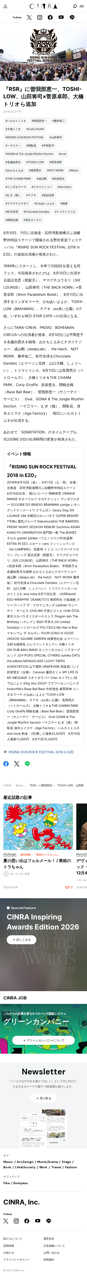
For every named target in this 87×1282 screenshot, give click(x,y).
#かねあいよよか (44, 203)
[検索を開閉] (75, 6)
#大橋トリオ (13, 129)
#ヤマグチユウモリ (17, 203)
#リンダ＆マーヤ (16, 187)
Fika (6, 1183)
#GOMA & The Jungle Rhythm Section (29, 153)
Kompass (20, 1183)
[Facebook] (50, 18)
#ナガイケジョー (42, 187)
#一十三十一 (13, 145)
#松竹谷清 (12, 211)
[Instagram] (39, 18)
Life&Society (25, 1167)
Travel (56, 1167)
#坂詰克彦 (48, 195)
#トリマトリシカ (65, 211)
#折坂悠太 (58, 178)
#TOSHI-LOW (35, 162)
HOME (7, 785)
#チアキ (31, 195)
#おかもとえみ (14, 170)
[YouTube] (61, 17)
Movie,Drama (47, 1161)
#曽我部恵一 (39, 120)
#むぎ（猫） (13, 195)
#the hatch (64, 187)
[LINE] (72, 18)
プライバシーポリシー (16, 1259)
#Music (74, 170)
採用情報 (8, 1245)
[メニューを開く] (81, 6)
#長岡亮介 (35, 170)
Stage (66, 1161)
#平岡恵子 (48, 145)
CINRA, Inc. (21, 1202)
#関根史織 (12, 220)
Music (19, 785)
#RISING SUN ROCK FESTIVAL (25, 137)
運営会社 (49, 1238)
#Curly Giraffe (35, 129)
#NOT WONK (55, 170)
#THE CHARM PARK (18, 178)
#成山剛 (41, 178)
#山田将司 (56, 137)
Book (7, 1167)
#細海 (64, 203)
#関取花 (31, 145)
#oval (62, 153)
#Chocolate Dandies (36, 211)
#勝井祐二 (58, 120)
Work (43, 1167)
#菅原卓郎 (55, 162)
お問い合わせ (52, 1252)
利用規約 (49, 1259)
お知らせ (8, 1252)
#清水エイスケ (32, 220)
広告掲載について (54, 1245)
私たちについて (12, 1238)
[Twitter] (29, 18)
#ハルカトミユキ (16, 120)
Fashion (71, 1167)
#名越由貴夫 (13, 162)
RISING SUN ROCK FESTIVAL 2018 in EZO (41, 752)
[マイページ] (5, 6)
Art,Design (25, 1161)
